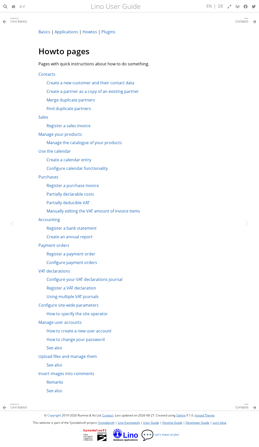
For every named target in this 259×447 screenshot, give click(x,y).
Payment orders (53, 245)
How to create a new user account (79, 331)
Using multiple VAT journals (73, 296)
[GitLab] (237, 6)
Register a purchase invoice (73, 185)
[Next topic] (247, 224)
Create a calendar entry (69, 160)
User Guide (151, 422)
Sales (43, 117)
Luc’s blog (219, 422)
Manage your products (60, 134)
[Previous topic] (12, 224)
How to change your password (76, 339)
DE (220, 6)
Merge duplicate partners (71, 100)
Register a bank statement (72, 228)
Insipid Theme (204, 415)
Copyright (54, 415)
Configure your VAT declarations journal (84, 279)
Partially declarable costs (70, 194)
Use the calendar (54, 151)
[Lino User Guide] (13, 6)
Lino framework (129, 422)
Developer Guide (197, 422)
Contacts (46, 74)
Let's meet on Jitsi (160, 434)
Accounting (49, 219)
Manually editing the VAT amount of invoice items (93, 211)
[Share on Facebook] (246, 6)
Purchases (48, 177)
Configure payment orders (72, 262)
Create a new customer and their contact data (90, 83)
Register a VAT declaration (71, 288)
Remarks (55, 382)
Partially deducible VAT (68, 202)
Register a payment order (71, 254)
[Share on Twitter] (254, 6)
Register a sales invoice (69, 125)
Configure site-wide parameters (68, 305)
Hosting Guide (172, 422)
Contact (107, 415)
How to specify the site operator (77, 314)
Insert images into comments (66, 373)
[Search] (5, 6)
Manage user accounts (60, 322)
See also (54, 348)
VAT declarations (54, 271)
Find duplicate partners (69, 108)
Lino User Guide (116, 6)
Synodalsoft (106, 422)
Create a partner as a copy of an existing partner (93, 91)
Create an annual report (70, 237)
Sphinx (181, 415)
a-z (22, 6)
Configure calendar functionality (77, 168)
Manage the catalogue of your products (84, 142)
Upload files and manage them (67, 356)
